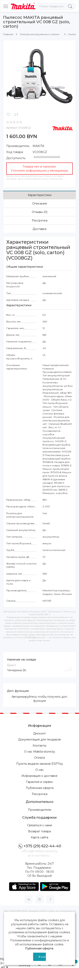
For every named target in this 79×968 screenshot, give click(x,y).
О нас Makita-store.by (39, 751)
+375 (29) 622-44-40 (42, 846)
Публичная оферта (39, 788)
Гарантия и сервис (39, 782)
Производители (39, 810)
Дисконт (39, 733)
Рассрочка (39, 220)
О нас (39, 770)
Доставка (39, 229)
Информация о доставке (39, 776)
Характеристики (39, 195)
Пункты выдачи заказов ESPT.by (39, 764)
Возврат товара (39, 831)
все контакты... (39, 855)
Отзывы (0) (39, 212)
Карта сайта (39, 837)
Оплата (39, 757)
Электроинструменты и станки (39, 34)
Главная (8, 34)
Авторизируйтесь (24, 696)
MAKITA (38, 146)
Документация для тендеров (39, 739)
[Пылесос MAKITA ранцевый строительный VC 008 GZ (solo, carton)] (39, 76)
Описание (39, 203)
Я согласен (42, 956)
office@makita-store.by (39, 851)
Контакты (39, 745)
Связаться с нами (39, 825)
